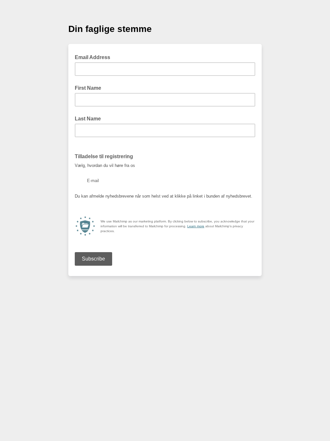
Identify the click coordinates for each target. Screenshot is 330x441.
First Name (88, 88)
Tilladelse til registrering (104, 156)
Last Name (88, 118)
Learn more (195, 226)
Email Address (94, 56)
